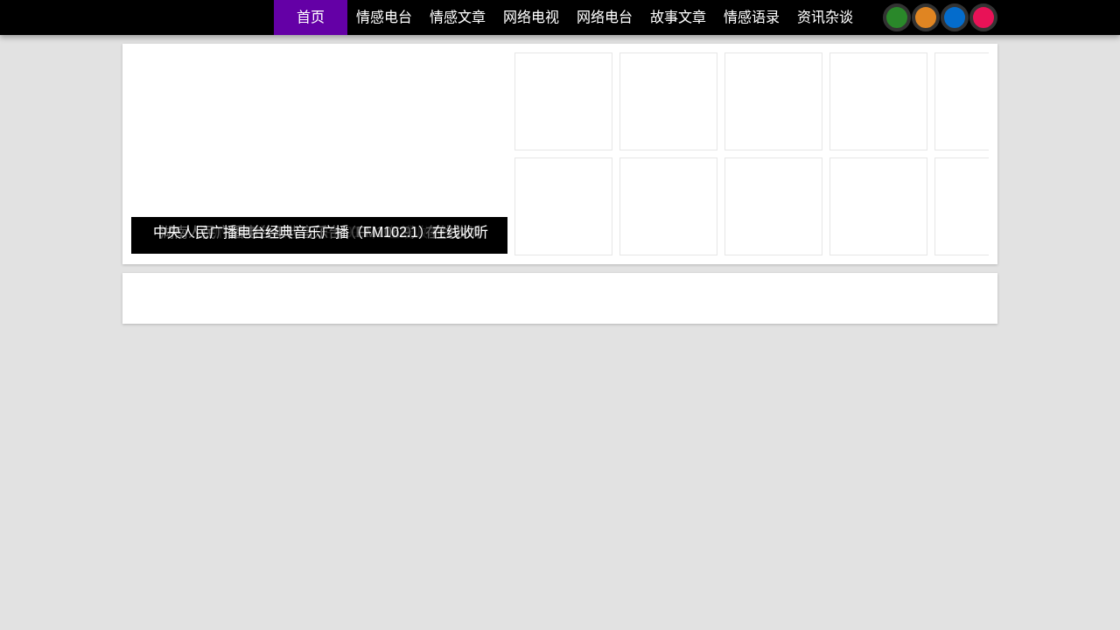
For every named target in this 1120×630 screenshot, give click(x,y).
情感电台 (384, 17)
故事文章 (678, 17)
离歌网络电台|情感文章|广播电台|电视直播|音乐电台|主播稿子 (196, 17)
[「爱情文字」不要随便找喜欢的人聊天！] (277, 387)
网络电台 (605, 17)
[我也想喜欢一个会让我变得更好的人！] (561, 387)
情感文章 (458, 17)
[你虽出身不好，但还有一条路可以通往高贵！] (846, 387)
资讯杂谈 (825, 17)
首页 (311, 17)
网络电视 (531, 17)
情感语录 (752, 17)
